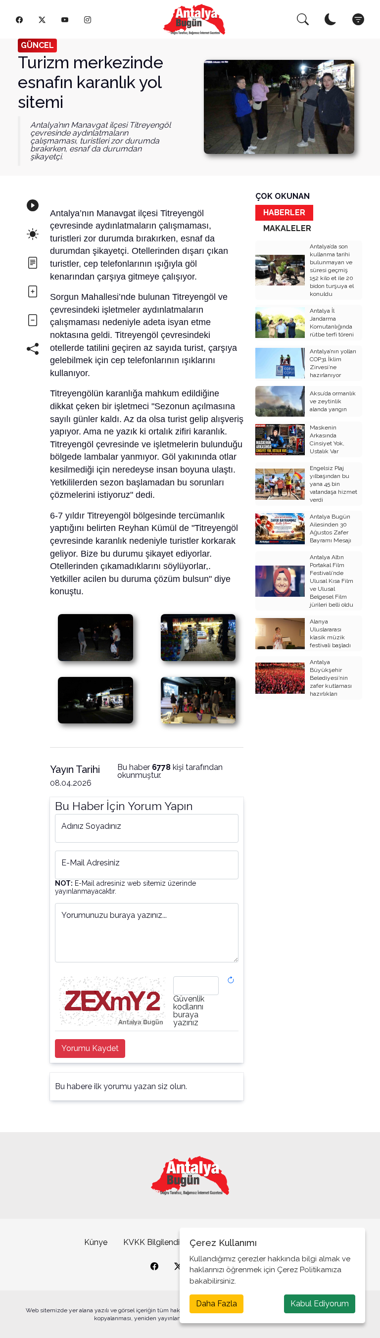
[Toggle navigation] (358, 19)
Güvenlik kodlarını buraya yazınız (188, 1011)
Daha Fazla (216, 1303)
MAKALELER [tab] (287, 228)
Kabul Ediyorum (319, 1303)
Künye (95, 1242)
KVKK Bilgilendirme (158, 1242)
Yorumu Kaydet (90, 1048)
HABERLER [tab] (284, 212)
